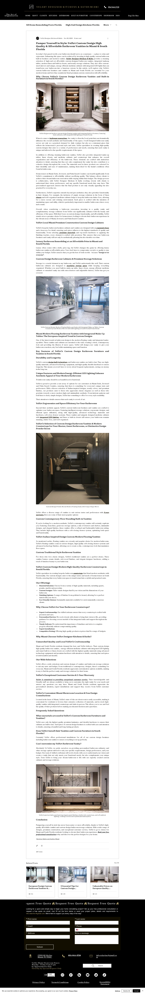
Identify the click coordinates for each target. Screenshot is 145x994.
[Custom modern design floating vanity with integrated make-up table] (72, 874)
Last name (80, 919)
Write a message (82, 933)
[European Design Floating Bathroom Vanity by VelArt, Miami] (104, 874)
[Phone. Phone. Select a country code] (78, 930)
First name (31, 919)
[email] (91, 956)
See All (116, 863)
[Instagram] (62, 975)
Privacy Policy (73, 991)
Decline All (126, 991)
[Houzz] (79, 975)
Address (30, 933)
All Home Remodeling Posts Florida (44, 25)
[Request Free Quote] (72, 903)
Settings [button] (117, 991)
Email (29, 926)
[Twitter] (96, 975)
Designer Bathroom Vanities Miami (47, 839)
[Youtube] (87, 975)
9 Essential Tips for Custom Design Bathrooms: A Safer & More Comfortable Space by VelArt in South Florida (72, 887)
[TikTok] (104, 975)
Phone (78, 926)
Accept (136, 991)
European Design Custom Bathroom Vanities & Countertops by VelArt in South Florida (40, 887)
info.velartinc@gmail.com (35, 913)
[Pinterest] (71, 975)
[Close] (142, 990)
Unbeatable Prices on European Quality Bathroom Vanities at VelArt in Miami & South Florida (104, 887)
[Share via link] (37, 846)
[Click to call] (105, 7)
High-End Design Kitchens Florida (83, 25)
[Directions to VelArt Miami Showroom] (30, 956)
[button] (116, 25)
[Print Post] (42, 846)
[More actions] (108, 38)
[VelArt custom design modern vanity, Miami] (40, 874)
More (106, 25)
